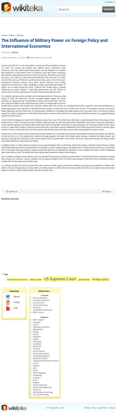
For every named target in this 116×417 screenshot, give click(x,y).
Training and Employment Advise (46, 361)
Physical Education (40, 385)
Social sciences (39, 351)
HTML (17, 302)
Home (4, 35)
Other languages (39, 373)
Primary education (40, 298)
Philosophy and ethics (41, 327)
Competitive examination (42, 310)
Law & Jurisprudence (41, 353)
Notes (12, 35)
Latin (35, 368)
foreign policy (100, 279)
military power (36, 279)
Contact (112, 408)
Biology (36, 332)
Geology (36, 378)
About (94, 408)
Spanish (36, 365)
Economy (36, 349)
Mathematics (38, 329)
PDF (16, 308)
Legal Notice (103, 408)
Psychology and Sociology (43, 392)
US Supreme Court (60, 278)
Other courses (38, 312)
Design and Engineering (42, 387)
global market (84, 279)
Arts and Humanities (41, 394)
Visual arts (37, 390)
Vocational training (40, 305)
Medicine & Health (40, 358)
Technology (37, 375)
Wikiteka (87, 408)
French (35, 363)
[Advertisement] (58, 25)
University (37, 307)
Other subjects (38, 320)
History (20, 35)
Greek (35, 370)
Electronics (37, 346)
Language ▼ (110, 2)
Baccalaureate (38, 302)
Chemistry (37, 336)
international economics (17, 279)
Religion (36, 382)
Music (35, 380)
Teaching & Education (41, 356)
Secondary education (41, 300)
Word (17, 296)
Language (37, 322)
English (35, 339)
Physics (36, 334)
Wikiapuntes (54, 408)
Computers (37, 344)
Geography (37, 341)
